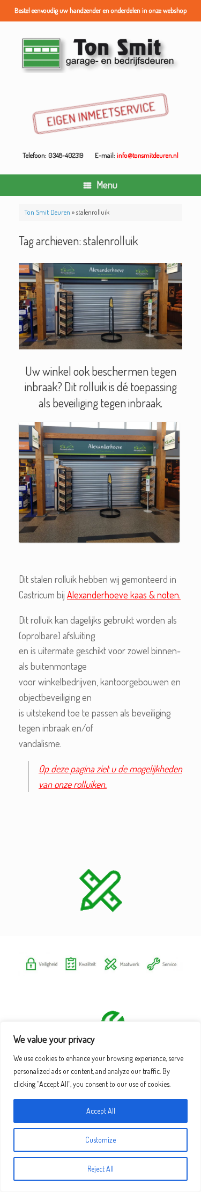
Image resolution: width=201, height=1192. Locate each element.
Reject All (100, 1168)
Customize (100, 1139)
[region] (100, 1106)
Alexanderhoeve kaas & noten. (124, 595)
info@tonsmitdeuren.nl (147, 155)
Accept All (100, 1110)
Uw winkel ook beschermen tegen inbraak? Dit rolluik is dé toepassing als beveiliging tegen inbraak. (101, 386)
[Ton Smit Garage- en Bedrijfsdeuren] (100, 54)
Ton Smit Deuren (47, 212)
